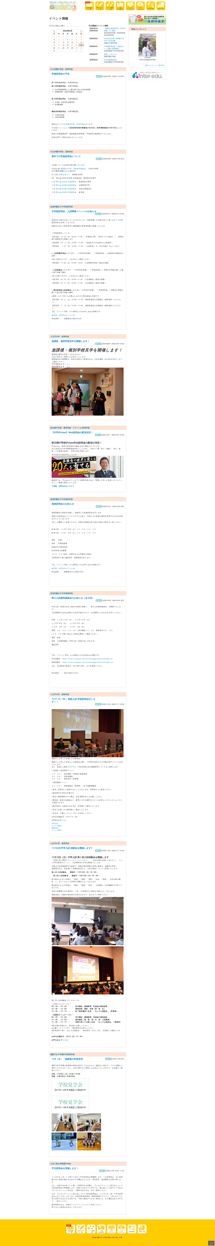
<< (54, 30)
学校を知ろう (64, 174)
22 (76, 45)
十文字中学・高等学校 (59, 336)
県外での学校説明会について (66, 156)
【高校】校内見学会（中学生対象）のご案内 (114, 29)
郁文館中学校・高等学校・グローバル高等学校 (70, 427)
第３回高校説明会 (110, 60)
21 (72, 45)
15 (76, 42)
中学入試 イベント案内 (56, 824)
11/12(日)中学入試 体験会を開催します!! (72, 848)
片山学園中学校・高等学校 (61, 69)
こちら (82, 1204)
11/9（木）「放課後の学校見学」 (68, 1059)
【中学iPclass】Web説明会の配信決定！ (72, 432)
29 (76, 48)
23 (81, 45)
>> (81, 30)
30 (81, 48)
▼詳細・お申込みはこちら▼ (63, 486)
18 (59, 45)
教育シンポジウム (110, 54)
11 (59, 42)
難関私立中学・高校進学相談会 (74, 168)
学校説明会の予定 (61, 73)
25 (59, 48)
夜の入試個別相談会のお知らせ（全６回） (73, 597)
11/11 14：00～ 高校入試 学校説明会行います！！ (73, 700)
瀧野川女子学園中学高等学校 (62, 1054)
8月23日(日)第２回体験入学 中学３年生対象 (115, 39)
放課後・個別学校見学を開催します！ (71, 341)
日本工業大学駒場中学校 (60, 1163)
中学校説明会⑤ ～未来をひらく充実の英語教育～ (114, 47)
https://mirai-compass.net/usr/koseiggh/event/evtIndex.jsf (87, 662)
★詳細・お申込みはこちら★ (63, 315)
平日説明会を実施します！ (65, 1168)
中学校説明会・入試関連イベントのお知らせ (74, 211)
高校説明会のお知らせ (63, 503)
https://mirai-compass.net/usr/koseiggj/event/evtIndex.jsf (87, 658)
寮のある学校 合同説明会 (66, 181)
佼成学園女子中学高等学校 (61, 206)
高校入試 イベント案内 (56, 829)
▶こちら (66, 364)
